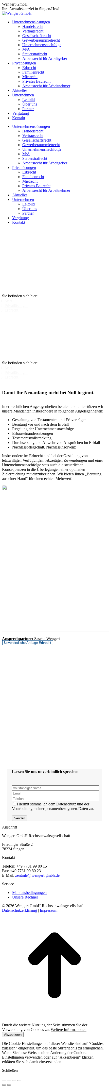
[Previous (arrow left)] (4, 1085)
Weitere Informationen (68, 1029)
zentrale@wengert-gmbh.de (37, 875)
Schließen (10, 1070)
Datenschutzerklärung (20, 910)
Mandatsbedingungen (29, 892)
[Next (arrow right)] (9, 1085)
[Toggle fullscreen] (14, 1080)
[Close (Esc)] (4, 1080)
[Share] (9, 1080)
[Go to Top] (54, 1016)
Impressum (48, 910)
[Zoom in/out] (19, 1080)
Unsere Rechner (25, 897)
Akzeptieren (13, 1035)
